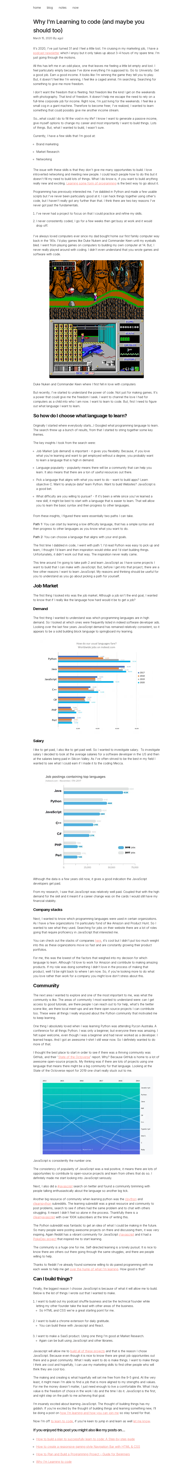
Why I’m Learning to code (54, 1462)
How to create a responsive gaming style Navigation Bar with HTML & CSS (88, 1446)
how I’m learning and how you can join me (89, 1413)
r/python (131, 1199)
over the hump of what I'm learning (94, 1269)
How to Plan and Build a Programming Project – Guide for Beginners (83, 1454)
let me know (141, 1421)
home (37, 7)
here (98, 940)
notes (63, 7)
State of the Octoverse (74, 1057)
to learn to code (62, 1421)
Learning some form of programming (91, 183)
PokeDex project (44, 1239)
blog (50, 7)
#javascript (65, 1186)
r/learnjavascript (44, 1217)
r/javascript (126, 1234)
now (76, 7)
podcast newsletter (46, 53)
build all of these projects (87, 1351)
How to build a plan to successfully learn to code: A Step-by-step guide (85, 1439)
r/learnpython (42, 1203)
